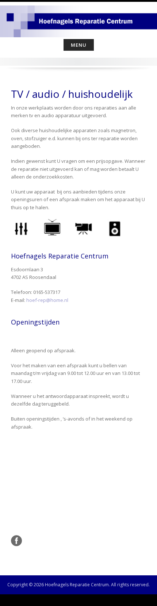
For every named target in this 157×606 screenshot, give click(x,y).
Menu (79, 45)
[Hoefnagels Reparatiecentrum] (78, 19)
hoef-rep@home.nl (47, 300)
